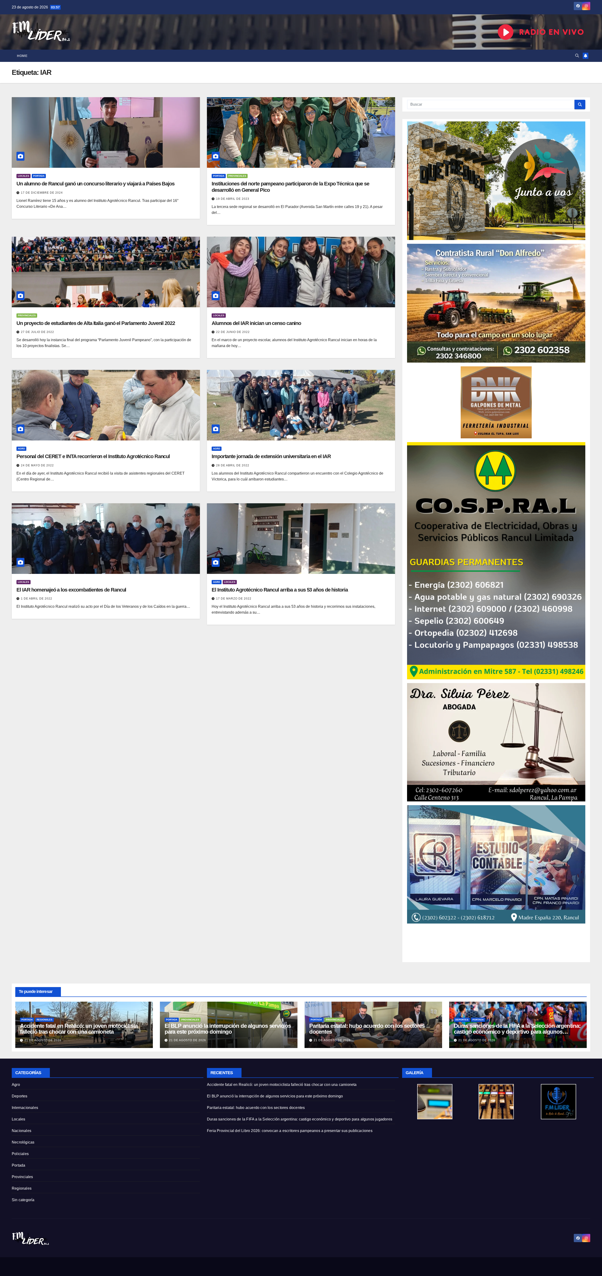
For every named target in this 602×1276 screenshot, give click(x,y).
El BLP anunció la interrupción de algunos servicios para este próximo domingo (228, 1029)
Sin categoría (23, 1200)
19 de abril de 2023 (232, 198)
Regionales (44, 1019)
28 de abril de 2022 (232, 465)
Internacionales (25, 1108)
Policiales (20, 1154)
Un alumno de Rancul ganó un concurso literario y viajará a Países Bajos (95, 184)
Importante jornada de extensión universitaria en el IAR (271, 456)
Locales (23, 176)
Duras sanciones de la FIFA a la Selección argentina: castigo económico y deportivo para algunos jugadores (517, 1032)
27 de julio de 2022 (37, 332)
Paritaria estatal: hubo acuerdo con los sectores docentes (366, 1029)
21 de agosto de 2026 (42, 1040)
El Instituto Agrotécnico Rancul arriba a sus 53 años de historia (280, 590)
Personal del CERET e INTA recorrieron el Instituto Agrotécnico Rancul (93, 456)
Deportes (461, 1019)
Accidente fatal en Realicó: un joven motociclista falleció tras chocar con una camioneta (79, 1029)
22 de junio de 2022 (233, 332)
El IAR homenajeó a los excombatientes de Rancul (71, 590)
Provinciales (237, 176)
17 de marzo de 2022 (233, 598)
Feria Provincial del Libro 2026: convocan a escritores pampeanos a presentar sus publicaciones (289, 1131)
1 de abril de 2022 (36, 598)
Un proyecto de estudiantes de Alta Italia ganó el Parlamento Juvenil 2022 (95, 323)
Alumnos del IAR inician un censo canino (256, 323)
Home (22, 56)
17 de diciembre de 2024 (42, 192)
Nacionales (21, 1131)
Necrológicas (23, 1142)
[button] (577, 56)
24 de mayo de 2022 (37, 465)
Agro (21, 448)
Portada (38, 176)
